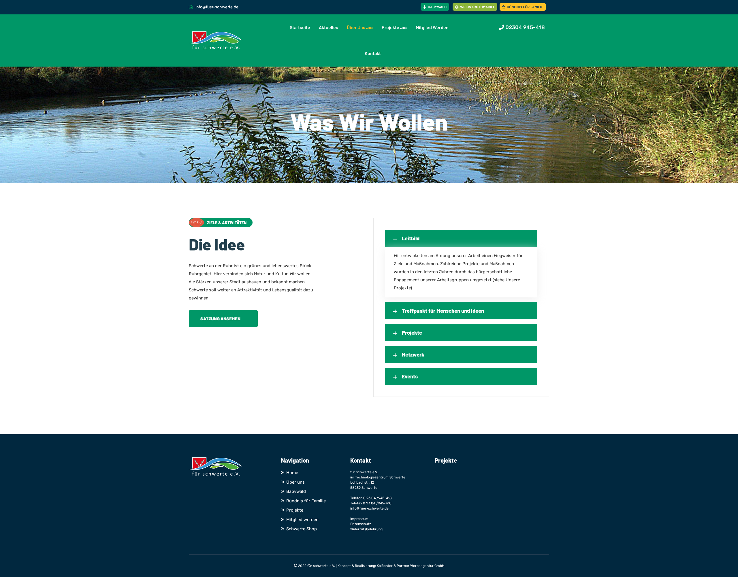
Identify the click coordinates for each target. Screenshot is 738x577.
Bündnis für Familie (524, 7)
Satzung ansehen (220, 318)
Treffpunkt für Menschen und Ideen (443, 311)
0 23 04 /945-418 (377, 498)
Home (292, 472)
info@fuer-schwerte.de (369, 508)
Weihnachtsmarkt (477, 7)
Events (410, 376)
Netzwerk (413, 354)
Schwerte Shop (301, 528)
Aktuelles (328, 27)
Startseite (300, 27)
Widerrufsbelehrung (366, 529)
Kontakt (373, 53)
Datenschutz (360, 524)
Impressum (359, 519)
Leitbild (410, 238)
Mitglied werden (432, 27)
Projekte (390, 27)
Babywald (437, 7)
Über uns (356, 27)
